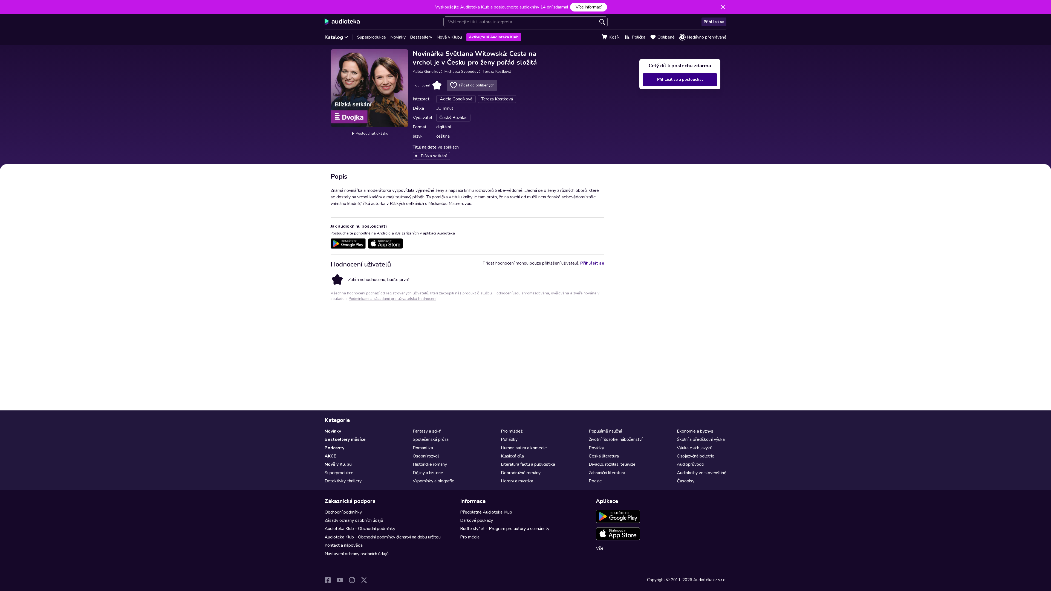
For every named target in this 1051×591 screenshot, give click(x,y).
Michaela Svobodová (462, 71)
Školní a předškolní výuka (701, 439)
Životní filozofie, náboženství (615, 439)
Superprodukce (371, 37)
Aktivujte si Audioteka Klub (494, 37)
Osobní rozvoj (426, 456)
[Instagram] (352, 580)
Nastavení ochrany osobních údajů (357, 553)
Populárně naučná (605, 431)
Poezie (595, 481)
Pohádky (509, 439)
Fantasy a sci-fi (427, 431)
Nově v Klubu (449, 37)
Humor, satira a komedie (524, 448)
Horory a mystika (517, 481)
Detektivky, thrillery (343, 481)
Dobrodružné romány (521, 473)
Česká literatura (604, 456)
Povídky (596, 448)
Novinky (398, 37)
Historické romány (430, 464)
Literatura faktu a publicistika (528, 464)
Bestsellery (421, 37)
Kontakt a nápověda (344, 545)
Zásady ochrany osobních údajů (354, 520)
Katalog (334, 37)
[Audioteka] (342, 22)
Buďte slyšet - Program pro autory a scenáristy (504, 529)
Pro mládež (511, 431)
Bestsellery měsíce (345, 439)
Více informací (589, 7)
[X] (364, 580)
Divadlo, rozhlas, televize (612, 464)
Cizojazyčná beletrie (695, 456)
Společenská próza (431, 439)
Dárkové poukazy (476, 520)
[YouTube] (340, 580)
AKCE (330, 456)
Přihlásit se (714, 21)
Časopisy (685, 481)
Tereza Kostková (497, 71)
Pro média (470, 537)
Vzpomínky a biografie (433, 481)
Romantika (423, 448)
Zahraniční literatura (607, 473)
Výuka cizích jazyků (694, 448)
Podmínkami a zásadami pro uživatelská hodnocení (392, 298)
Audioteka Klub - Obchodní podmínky (360, 529)
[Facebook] (328, 580)
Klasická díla (512, 456)
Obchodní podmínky (343, 512)
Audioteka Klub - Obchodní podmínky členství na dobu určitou (383, 537)
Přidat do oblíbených (477, 85)
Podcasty (334, 448)
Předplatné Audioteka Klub (486, 512)
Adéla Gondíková (428, 71)
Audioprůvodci (690, 464)
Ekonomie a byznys (695, 431)
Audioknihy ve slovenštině (701, 473)
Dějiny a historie (428, 473)
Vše (600, 548)
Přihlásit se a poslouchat (680, 79)
